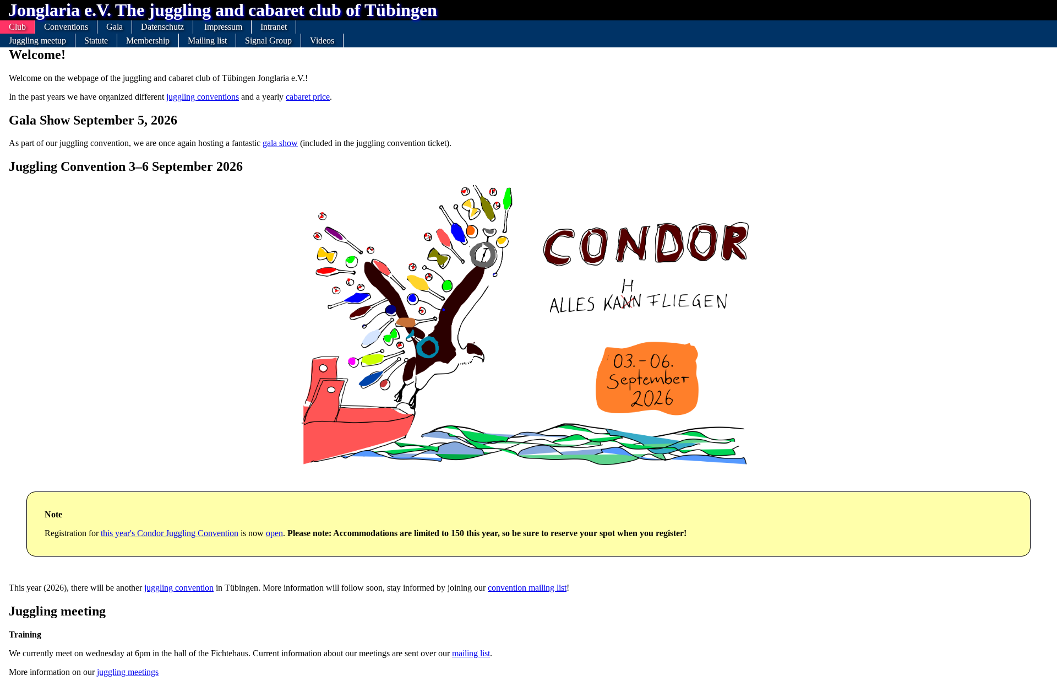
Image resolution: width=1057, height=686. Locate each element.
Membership (148, 40)
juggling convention (179, 587)
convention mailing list (527, 587)
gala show (280, 143)
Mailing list (207, 40)
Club (17, 26)
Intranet (273, 26)
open (274, 533)
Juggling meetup (37, 40)
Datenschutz (162, 26)
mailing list (471, 653)
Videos (322, 40)
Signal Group (268, 40)
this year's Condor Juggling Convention (169, 533)
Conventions (66, 26)
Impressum (223, 26)
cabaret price (308, 96)
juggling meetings (128, 672)
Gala (114, 26)
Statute (96, 40)
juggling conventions (202, 96)
